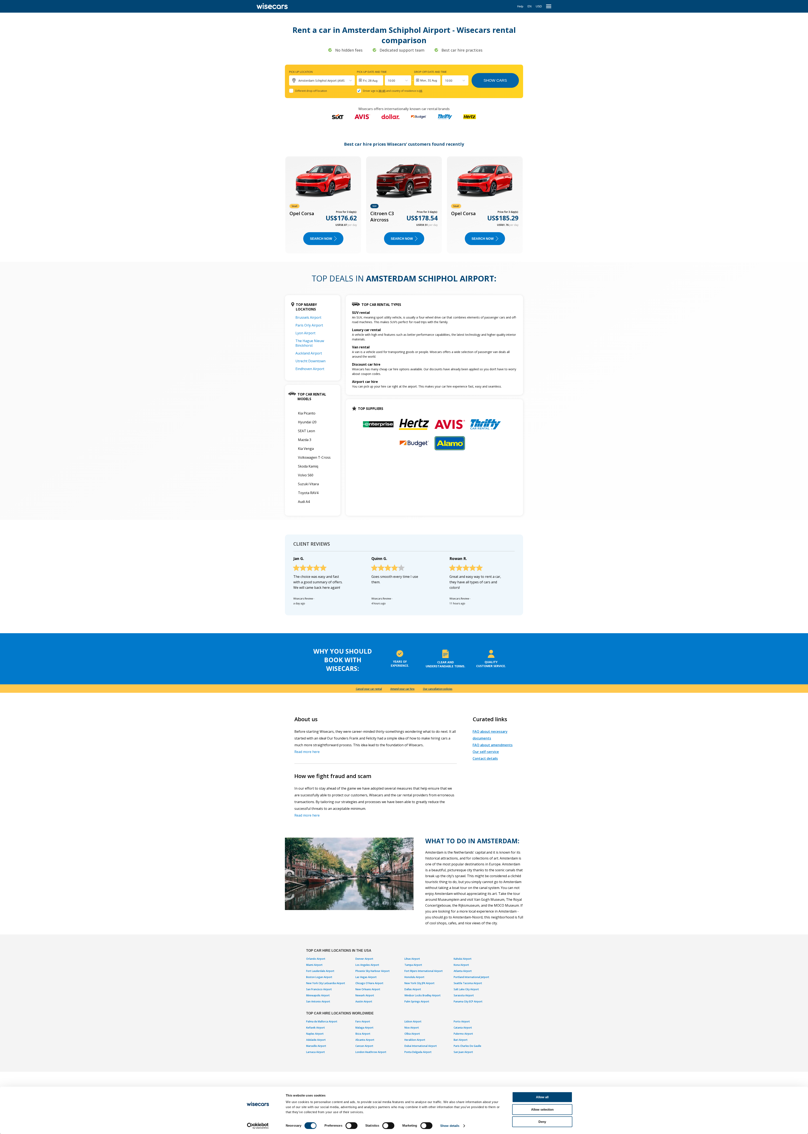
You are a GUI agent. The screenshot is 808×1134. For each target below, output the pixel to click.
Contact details (485, 758)
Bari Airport (461, 1040)
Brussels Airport (308, 317)
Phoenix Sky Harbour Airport (372, 971)
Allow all (542, 1097)
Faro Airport (362, 1021)
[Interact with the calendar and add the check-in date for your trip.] (370, 80)
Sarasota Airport (464, 995)
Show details (449, 1125)
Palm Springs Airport (416, 1001)
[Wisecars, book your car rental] (272, 6)
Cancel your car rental (369, 689)
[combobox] (388, 81)
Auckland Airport (308, 353)
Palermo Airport (463, 1033)
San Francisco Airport (319, 989)
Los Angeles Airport (367, 965)
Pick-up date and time (372, 72)
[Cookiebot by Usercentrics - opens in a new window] (257, 1126)
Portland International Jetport (471, 977)
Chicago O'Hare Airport (369, 983)
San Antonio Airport (318, 1001)
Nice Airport (411, 1027)
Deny (542, 1121)
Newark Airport (364, 995)
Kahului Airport (463, 959)
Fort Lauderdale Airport (320, 971)
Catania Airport (463, 1027)
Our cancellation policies (437, 689)
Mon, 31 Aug (428, 80)
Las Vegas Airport (366, 977)
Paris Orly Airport (309, 325)
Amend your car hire (402, 689)
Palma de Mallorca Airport (321, 1021)
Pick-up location (301, 72)
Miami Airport (314, 965)
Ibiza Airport (362, 1033)
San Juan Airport (463, 1052)
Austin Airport (363, 1001)
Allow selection (542, 1109)
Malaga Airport (364, 1027)
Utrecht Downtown (310, 361)
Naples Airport (315, 1033)
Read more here (307, 751)
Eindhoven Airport (309, 368)
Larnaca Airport (315, 1052)
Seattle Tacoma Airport (468, 983)
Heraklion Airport (414, 1040)
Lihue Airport (412, 959)
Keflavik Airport (315, 1027)
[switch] (351, 1125)
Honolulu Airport (414, 977)
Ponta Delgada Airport (418, 1052)
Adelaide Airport (316, 1040)
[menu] (548, 6)
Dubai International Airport (420, 1046)
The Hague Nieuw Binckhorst (309, 343)
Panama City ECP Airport (468, 1001)
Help (520, 6)
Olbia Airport (412, 1033)
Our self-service (486, 751)
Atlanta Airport (463, 971)
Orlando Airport (315, 959)
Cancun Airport (364, 1046)
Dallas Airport (412, 989)
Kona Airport (461, 965)
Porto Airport (462, 1021)
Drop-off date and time (430, 72)
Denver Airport (364, 959)
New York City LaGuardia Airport (325, 983)
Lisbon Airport (412, 1021)
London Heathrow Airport (370, 1052)
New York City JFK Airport (419, 983)
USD (539, 6)
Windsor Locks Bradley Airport (422, 995)
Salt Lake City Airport (466, 989)
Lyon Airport (305, 333)
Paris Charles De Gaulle (467, 1046)
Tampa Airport (413, 965)
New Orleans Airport (367, 989)
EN (530, 6)
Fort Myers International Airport (423, 971)
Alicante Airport (364, 1040)
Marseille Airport (316, 1046)
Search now (321, 238)
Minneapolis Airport (318, 995)
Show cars (495, 80)
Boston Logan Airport (319, 977)
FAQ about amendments (493, 745)
